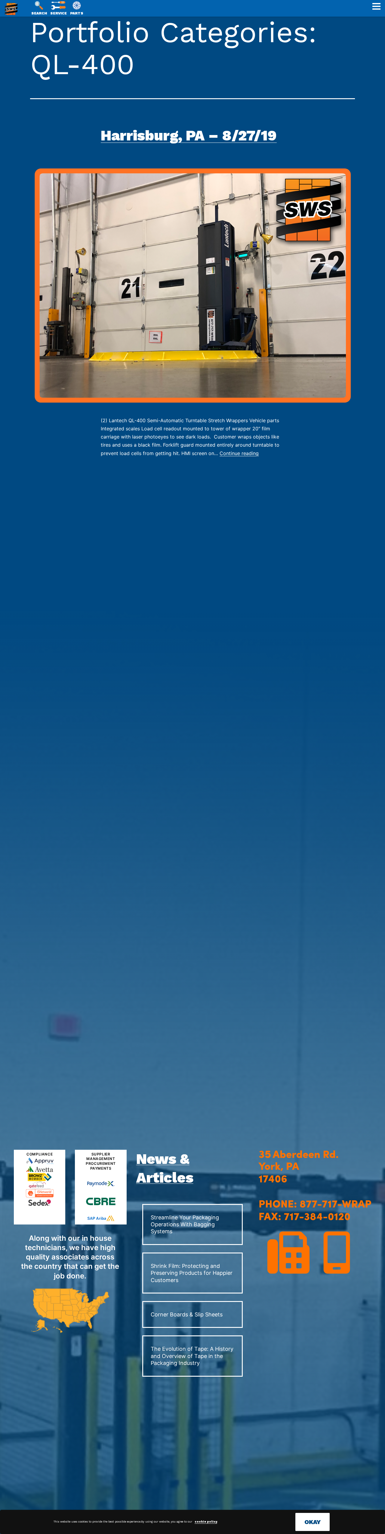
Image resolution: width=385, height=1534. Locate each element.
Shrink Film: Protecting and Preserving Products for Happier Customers (192, 1273)
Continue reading (239, 453)
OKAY (312, 1522)
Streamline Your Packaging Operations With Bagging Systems (185, 1224)
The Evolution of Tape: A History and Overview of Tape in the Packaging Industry (192, 1356)
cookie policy (206, 1521)
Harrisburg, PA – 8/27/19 (189, 135)
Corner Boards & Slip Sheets (187, 1314)
